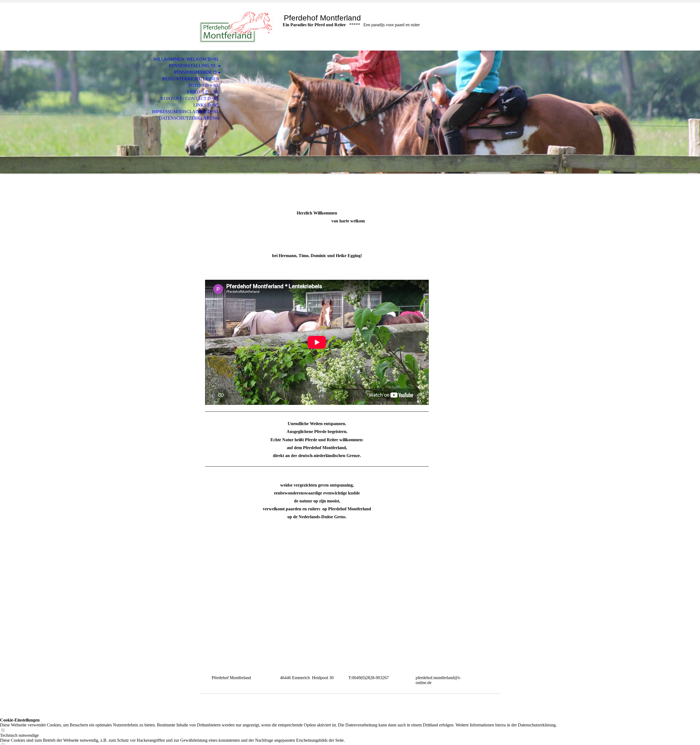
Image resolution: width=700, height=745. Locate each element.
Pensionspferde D (195, 72)
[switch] (2, 730)
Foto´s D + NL (204, 85)
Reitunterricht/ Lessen (190, 78)
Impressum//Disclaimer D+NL (185, 111)
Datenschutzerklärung (189, 118)
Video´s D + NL (202, 92)
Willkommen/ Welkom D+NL (186, 59)
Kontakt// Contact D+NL (190, 98)
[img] (236, 26)
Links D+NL (206, 105)
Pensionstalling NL (193, 65)
